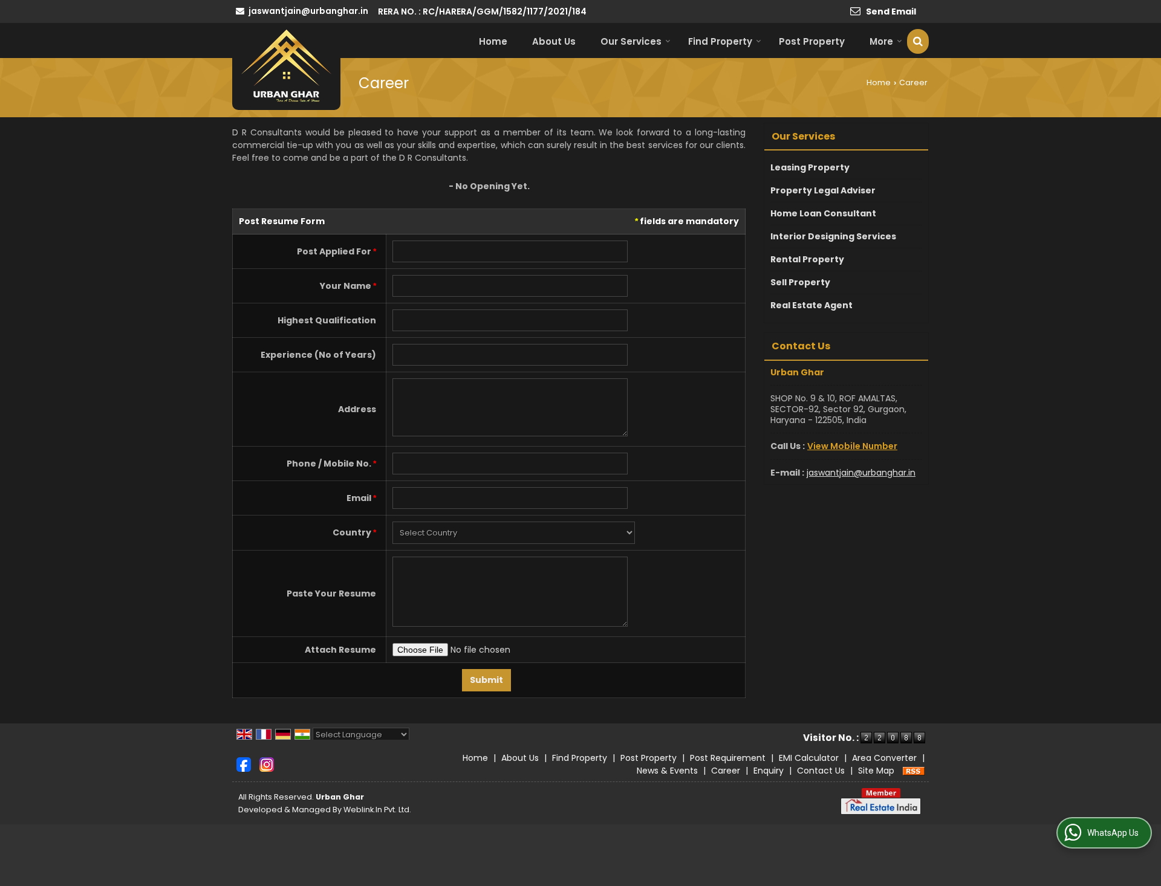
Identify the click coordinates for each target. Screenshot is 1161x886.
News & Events (667, 771)
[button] (852, 446)
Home (493, 41)
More (881, 41)
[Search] (918, 41)
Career (725, 771)
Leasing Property (810, 167)
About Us (554, 41)
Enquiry (768, 771)
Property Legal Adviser (823, 190)
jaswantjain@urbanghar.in (308, 11)
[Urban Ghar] (286, 66)
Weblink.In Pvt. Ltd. (377, 809)
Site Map (876, 771)
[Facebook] (243, 764)
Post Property (812, 41)
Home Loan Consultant (823, 213)
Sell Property (800, 282)
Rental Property (807, 259)
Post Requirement (728, 758)
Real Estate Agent (811, 305)
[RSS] (914, 771)
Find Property (720, 41)
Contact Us (821, 771)
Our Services (631, 41)
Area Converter (884, 758)
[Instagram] (266, 764)
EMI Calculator (809, 758)
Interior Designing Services (833, 236)
